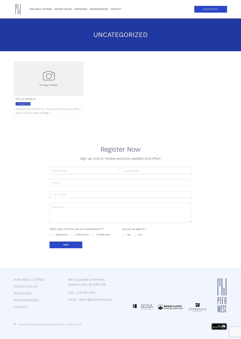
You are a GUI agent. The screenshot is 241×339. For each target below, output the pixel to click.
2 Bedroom (82, 234)
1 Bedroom (61, 234)
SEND (66, 245)
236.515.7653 (86, 293)
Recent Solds (63, 9)
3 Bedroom (103, 234)
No (140, 234)
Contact (116, 9)
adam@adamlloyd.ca (95, 299)
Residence (80, 9)
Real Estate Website (55, 324)
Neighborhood (99, 9)
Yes (129, 234)
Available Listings (40, 9)
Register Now (210, 9)
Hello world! (25, 98)
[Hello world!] (48, 79)
